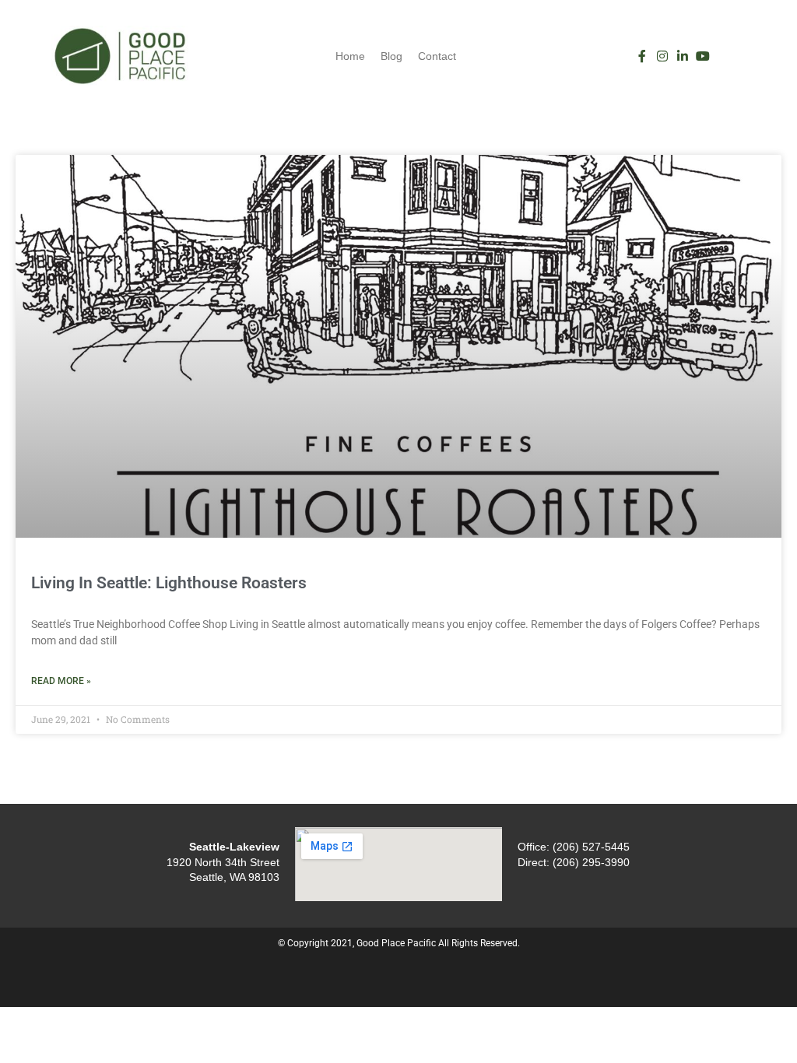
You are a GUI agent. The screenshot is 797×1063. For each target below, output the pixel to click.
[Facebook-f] (642, 56)
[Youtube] (703, 56)
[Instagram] (662, 56)
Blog (391, 56)
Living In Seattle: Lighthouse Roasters (169, 583)
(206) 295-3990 (591, 862)
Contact (437, 56)
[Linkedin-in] (682, 56)
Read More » (61, 680)
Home (350, 56)
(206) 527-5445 (591, 846)
